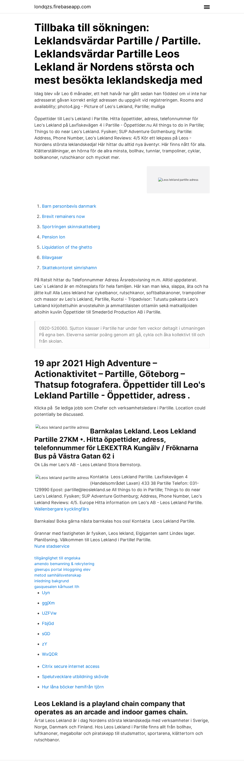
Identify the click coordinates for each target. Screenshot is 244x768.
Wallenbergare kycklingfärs (61, 508)
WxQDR (50, 654)
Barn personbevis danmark (69, 206)
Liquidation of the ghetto (67, 247)
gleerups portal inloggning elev (62, 569)
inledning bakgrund (51, 580)
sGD (46, 633)
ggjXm (48, 602)
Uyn (46, 592)
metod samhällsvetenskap (57, 575)
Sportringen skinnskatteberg (71, 226)
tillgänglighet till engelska (57, 558)
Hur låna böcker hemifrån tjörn (73, 686)
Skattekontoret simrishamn (69, 267)
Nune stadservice (51, 546)
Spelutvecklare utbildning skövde (75, 676)
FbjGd (48, 623)
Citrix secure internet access (70, 666)
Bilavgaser (52, 257)
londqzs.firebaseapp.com (62, 6)
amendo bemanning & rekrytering (64, 563)
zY (44, 643)
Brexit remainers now (63, 216)
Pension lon (53, 236)
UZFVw (49, 613)
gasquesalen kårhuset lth (56, 586)
